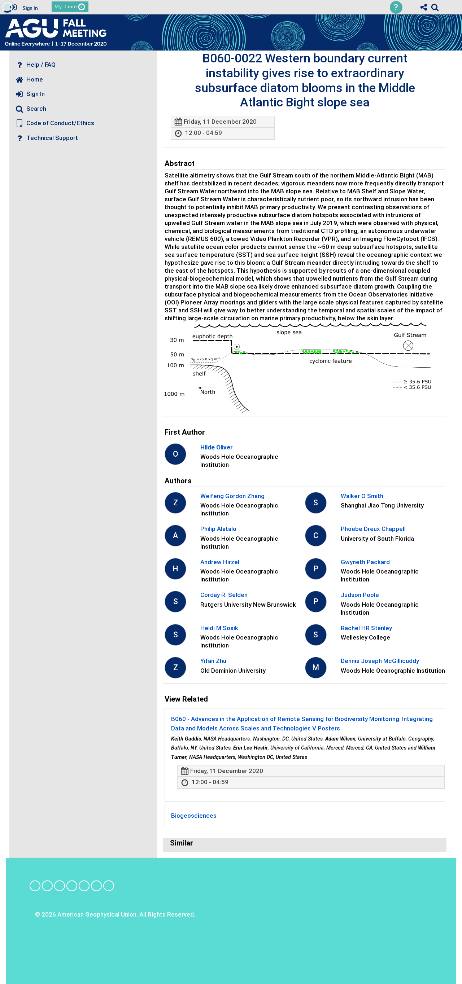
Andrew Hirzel (219, 562)
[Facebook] (35, 885)
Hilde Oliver (216, 447)
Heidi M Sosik (219, 628)
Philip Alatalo (218, 528)
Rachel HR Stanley (366, 628)
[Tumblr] (71, 885)
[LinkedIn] (59, 885)
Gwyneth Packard (365, 562)
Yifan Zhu (213, 660)
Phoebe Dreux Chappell (373, 528)
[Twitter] (84, 885)
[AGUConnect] (108, 885)
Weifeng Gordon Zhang (232, 496)
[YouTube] (96, 885)
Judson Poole (360, 594)
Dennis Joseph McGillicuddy (380, 660)
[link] (435, 7)
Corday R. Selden (224, 594)
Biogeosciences (194, 815)
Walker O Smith (362, 496)
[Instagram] (47, 885)
